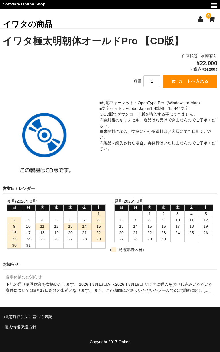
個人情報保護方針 (20, 327)
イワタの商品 (27, 24)
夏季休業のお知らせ (24, 277)
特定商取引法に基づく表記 (28, 316)
